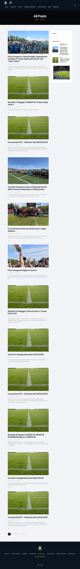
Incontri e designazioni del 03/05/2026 (26, 354)
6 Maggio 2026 (11, 192)
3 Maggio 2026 (11, 316)
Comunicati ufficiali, (63, 44)
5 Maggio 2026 (11, 233)
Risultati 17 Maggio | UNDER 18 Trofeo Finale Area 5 (28, 103)
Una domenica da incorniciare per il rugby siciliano (27, 229)
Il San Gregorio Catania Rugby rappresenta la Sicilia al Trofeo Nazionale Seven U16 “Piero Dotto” (27, 59)
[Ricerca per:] (61, 37)
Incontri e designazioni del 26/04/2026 (26, 478)
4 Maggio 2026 (11, 273)
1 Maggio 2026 (10, 357)
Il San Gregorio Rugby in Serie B (22, 270)
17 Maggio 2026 (11, 107)
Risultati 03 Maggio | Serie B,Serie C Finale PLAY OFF (27, 312)
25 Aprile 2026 (10, 480)
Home (36, 19)
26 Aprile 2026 (10, 439)
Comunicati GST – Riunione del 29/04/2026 (28, 394)
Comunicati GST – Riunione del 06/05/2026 (28, 142)
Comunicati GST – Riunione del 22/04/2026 (27, 517)
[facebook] (38, 565)
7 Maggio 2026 (11, 145)
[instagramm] (41, 565)
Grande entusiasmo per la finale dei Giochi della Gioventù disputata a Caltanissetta (27, 188)
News (66, 44)
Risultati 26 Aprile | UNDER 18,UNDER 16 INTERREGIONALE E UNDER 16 (26, 435)
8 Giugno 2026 (11, 64)
